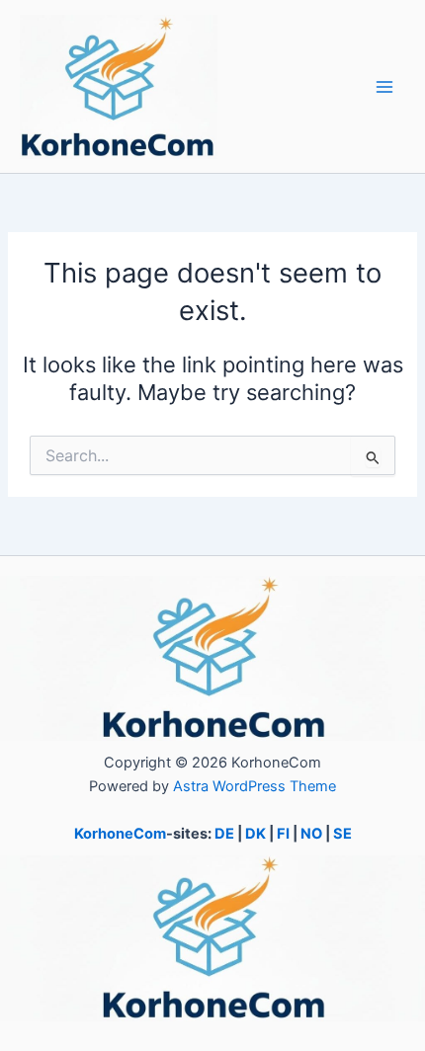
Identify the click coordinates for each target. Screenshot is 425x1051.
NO (311, 834)
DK (255, 834)
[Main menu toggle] (384, 87)
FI (283, 834)
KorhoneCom (120, 834)
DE (224, 834)
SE (342, 834)
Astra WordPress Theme (254, 786)
